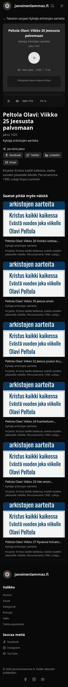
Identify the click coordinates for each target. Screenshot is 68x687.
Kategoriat (9, 606)
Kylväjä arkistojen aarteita (20, 141)
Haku (6, 618)
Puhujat (7, 612)
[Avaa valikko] (62, 6)
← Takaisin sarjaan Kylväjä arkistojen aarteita (34, 18)
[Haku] (52, 6)
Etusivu (7, 595)
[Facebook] (25, 679)
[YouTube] (43, 679)
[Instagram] (34, 679)
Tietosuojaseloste (13, 624)
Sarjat (6, 600)
